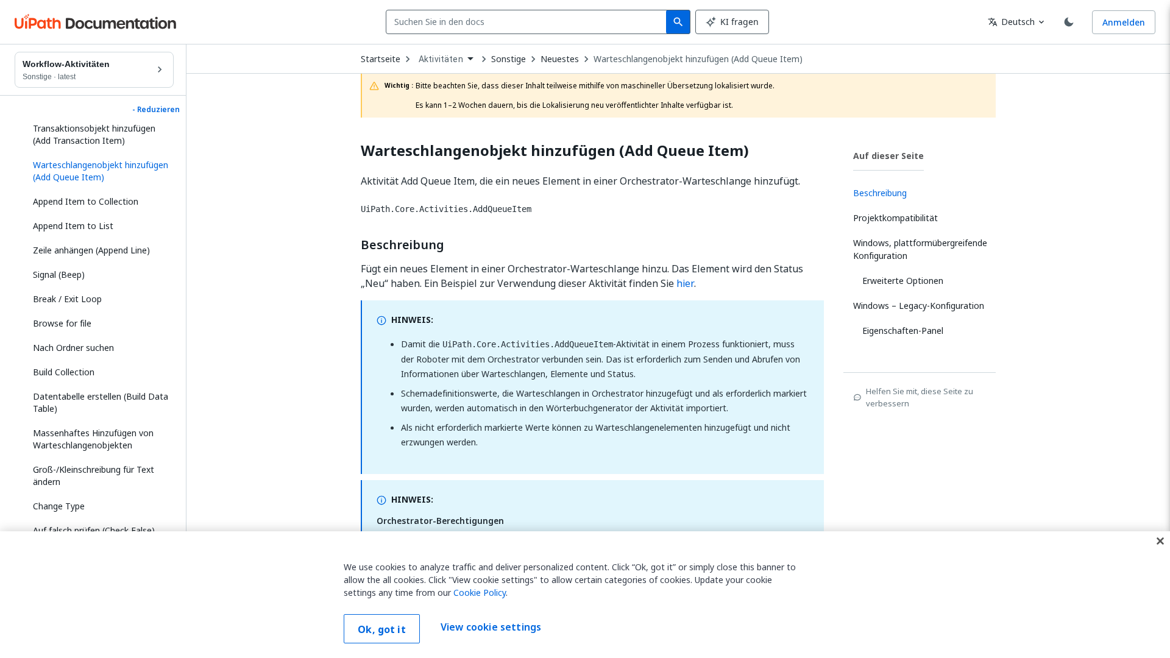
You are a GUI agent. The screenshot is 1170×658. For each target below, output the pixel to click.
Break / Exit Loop (67, 298)
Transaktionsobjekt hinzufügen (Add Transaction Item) (94, 134)
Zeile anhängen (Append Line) (91, 250)
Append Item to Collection (85, 201)
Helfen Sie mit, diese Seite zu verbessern (919, 397)
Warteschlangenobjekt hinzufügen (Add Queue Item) (698, 59)
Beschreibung (402, 244)
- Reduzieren (156, 109)
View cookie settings (491, 627)
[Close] (1160, 541)
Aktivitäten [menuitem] (441, 59)
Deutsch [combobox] (1011, 21)
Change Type (59, 506)
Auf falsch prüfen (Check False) (94, 530)
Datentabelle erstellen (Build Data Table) (100, 402)
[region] (585, 594)
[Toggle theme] (1068, 21)
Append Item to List (73, 225)
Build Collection (63, 372)
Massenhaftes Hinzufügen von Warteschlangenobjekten (93, 438)
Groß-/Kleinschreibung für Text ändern (93, 475)
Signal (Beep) (59, 274)
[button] (99, 171)
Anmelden (1123, 22)
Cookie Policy (479, 592)
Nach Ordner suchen (73, 347)
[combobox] (528, 22)
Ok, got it (382, 629)
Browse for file (62, 323)
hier (685, 283)
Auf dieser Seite (888, 155)
